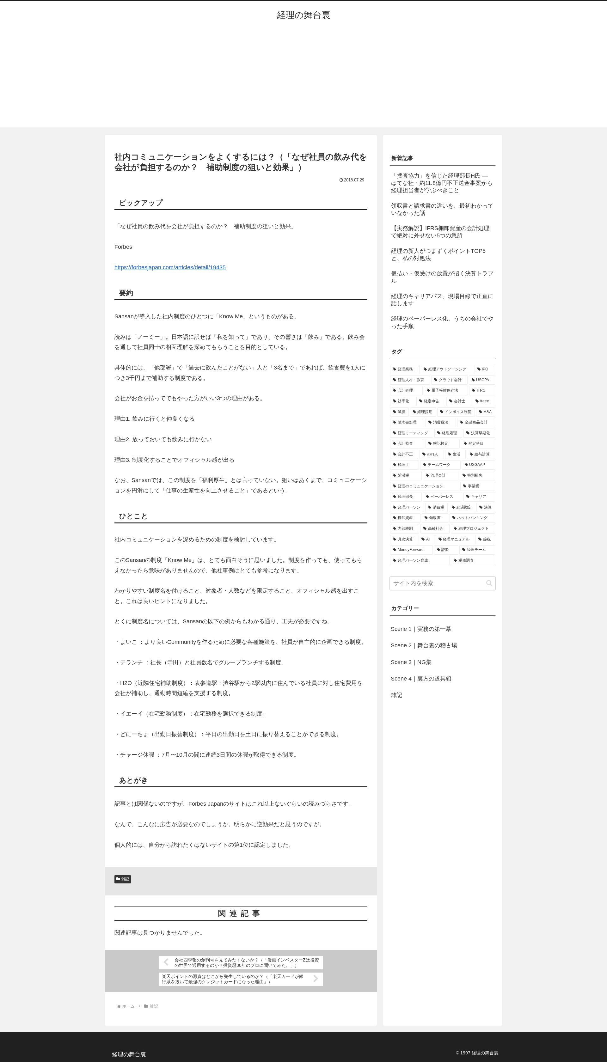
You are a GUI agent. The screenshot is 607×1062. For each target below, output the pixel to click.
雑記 (125, 879)
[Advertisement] (303, 80)
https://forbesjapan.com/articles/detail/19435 (170, 267)
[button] (489, 583)
